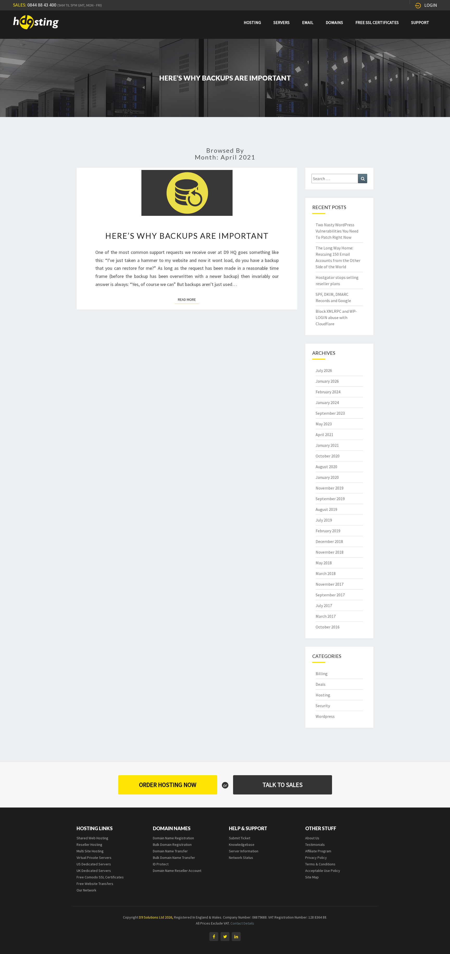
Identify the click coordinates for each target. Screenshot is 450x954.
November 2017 (329, 584)
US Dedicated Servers (94, 864)
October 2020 (328, 455)
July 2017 (324, 605)
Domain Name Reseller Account (177, 870)
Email (307, 22)
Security (323, 705)
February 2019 (328, 530)
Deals (321, 684)
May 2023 (324, 423)
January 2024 (327, 402)
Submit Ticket (239, 838)
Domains (334, 22)
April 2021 (324, 434)
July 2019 (324, 520)
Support (420, 22)
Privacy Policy (316, 857)
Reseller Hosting (89, 844)
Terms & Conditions (320, 864)
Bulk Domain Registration (172, 844)
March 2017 (326, 616)
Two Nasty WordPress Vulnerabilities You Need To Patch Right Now (337, 231)
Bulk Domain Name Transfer (174, 857)
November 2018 (329, 552)
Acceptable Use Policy (322, 870)
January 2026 (327, 381)
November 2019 (329, 488)
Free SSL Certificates (377, 22)
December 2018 (329, 541)
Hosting (252, 22)
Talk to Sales (282, 785)
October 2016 (328, 626)
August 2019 (326, 509)
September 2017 (330, 594)
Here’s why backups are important (187, 235)
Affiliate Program (318, 851)
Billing (322, 673)
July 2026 (324, 370)
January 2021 (327, 445)
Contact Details (242, 923)
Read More (188, 299)
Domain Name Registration (173, 838)
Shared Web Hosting (92, 838)
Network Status (241, 857)
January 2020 (327, 477)
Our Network (86, 890)
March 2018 (326, 573)
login (430, 5)
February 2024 (328, 391)
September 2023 (330, 413)
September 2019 (330, 498)
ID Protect (160, 864)
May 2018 (324, 562)
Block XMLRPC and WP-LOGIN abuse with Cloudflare (336, 317)
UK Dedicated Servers (94, 870)
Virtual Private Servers (94, 857)
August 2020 (326, 466)
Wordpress (325, 716)
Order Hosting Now (167, 785)
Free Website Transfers (95, 883)
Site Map (312, 877)
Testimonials (315, 844)
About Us (312, 838)
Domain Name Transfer (170, 851)
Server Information (243, 851)
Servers (281, 22)
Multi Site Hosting (90, 851)
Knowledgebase (241, 844)
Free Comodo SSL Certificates (100, 877)
